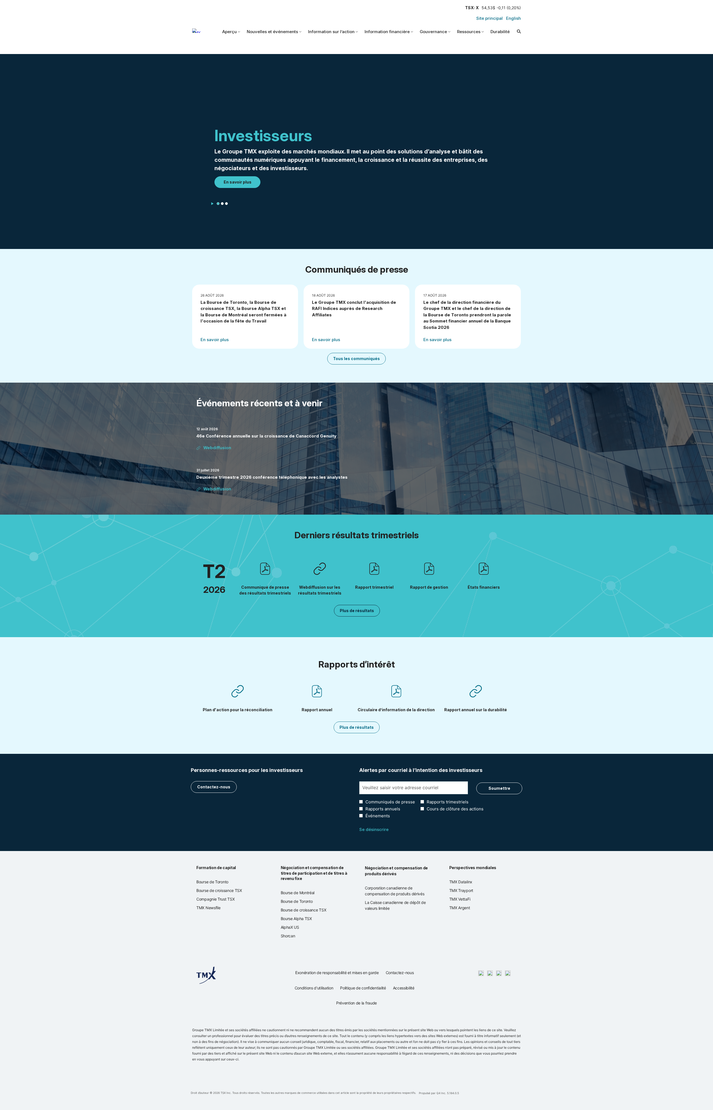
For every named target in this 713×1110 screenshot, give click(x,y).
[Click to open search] (517, 32)
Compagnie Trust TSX (222, 899)
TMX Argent (466, 908)
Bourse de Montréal (304, 893)
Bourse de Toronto (218, 882)
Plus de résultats (357, 610)
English (513, 18)
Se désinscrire (374, 829)
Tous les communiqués (356, 358)
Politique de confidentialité (363, 989)
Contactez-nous (213, 786)
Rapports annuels (382, 809)
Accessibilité (403, 989)
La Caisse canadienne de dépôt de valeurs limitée (395, 905)
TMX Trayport (468, 890)
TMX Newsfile (215, 908)
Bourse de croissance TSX (225, 890)
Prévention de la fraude (356, 1004)
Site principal (489, 18)
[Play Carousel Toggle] (212, 204)
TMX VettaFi (466, 899)
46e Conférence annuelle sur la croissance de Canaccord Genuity (266, 436)
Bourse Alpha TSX (303, 918)
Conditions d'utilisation (314, 989)
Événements (377, 816)
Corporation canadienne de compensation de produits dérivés (399, 891)
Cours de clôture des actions (455, 809)
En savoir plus (237, 182)
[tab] (218, 203)
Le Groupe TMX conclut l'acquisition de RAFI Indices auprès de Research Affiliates (354, 308)
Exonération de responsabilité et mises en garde (337, 974)
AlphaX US (296, 927)
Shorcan (294, 936)
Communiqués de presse (390, 802)
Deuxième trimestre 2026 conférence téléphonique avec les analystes (272, 477)
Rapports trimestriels (447, 802)
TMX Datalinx (467, 882)
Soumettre (499, 788)
